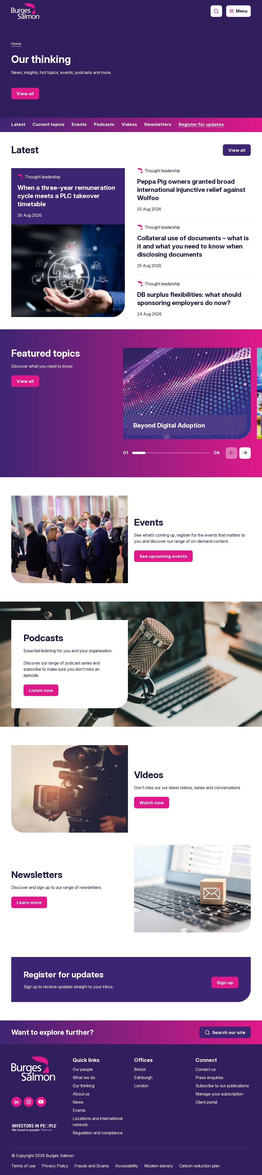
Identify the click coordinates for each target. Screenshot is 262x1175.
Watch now (151, 802)
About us (81, 1093)
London (141, 1085)
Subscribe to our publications (222, 1085)
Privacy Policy (55, 1165)
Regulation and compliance (98, 1132)
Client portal (206, 1102)
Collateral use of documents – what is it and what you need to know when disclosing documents (193, 246)
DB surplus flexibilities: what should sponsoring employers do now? (189, 299)
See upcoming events (163, 556)
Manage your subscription (219, 1093)
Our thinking (83, 1085)
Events (79, 1110)
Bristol (140, 1069)
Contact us (205, 1069)
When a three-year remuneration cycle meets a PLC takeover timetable (66, 196)
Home (16, 43)
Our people (83, 1069)
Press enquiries (209, 1077)
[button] (138, 453)
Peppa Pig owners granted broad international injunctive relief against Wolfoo (191, 190)
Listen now (41, 690)
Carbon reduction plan (199, 1165)
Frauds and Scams (91, 1165)
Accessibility (126, 1165)
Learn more (29, 902)
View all (25, 93)
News (78, 1102)
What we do (84, 1077)
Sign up (225, 982)
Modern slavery (158, 1165)
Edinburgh (143, 1077)
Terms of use (23, 1165)
